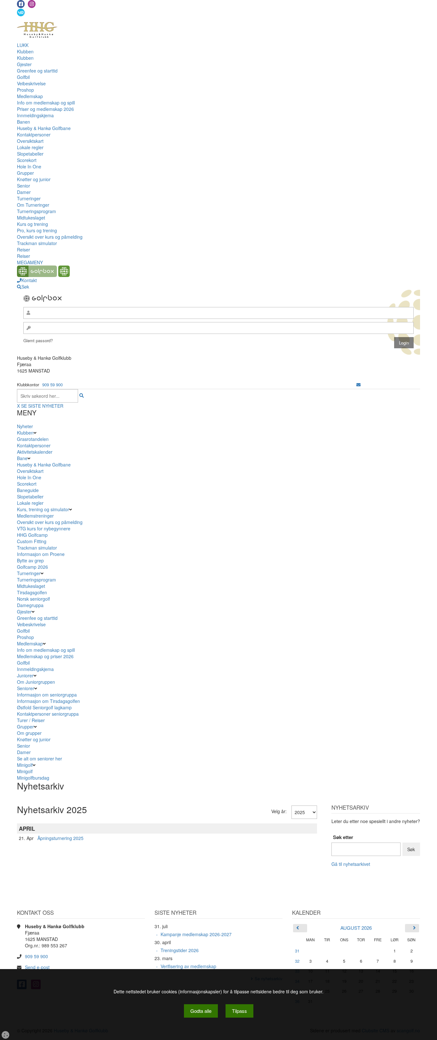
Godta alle (200, 1010)
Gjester (24, 64)
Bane (22, 458)
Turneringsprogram (36, 211)
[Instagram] (32, 4)
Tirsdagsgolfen (32, 592)
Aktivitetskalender (34, 452)
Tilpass (239, 1010)
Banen (23, 122)
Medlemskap (30, 96)
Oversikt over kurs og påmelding (50, 237)
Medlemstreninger (35, 515)
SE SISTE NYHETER (42, 406)
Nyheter (25, 426)
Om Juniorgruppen (36, 682)
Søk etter (343, 837)
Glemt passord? (38, 340)
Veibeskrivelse (31, 83)
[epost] (358, 384)
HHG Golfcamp (32, 535)
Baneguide (28, 490)
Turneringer (29, 198)
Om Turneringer (33, 205)
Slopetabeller (30, 153)
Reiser (23, 249)
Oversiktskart (30, 141)
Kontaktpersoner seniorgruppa (48, 714)
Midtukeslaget (31, 217)
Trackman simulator (37, 243)
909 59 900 (52, 384)
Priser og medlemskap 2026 (45, 109)
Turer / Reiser (31, 720)
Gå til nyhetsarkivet (350, 864)
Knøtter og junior (34, 179)
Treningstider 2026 (180, 950)
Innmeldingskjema (35, 115)
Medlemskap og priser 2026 (45, 656)
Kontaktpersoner (34, 134)
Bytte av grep (30, 560)
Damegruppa (30, 605)
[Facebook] (21, 4)
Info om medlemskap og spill (46, 102)
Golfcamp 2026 (32, 567)
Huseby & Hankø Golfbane (44, 128)
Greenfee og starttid (37, 70)
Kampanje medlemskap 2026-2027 (196, 934)
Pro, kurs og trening (37, 230)
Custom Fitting (31, 541)
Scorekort (26, 160)
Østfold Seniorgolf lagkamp (44, 707)
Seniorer (25, 688)
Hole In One (29, 166)
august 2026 (356, 927)
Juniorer (25, 675)
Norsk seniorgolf (33, 599)
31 (297, 951)
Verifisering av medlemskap (188, 966)
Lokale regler (30, 147)
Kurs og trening (32, 224)
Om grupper (29, 733)
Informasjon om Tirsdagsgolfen (48, 701)
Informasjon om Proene (41, 554)
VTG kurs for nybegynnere (43, 528)
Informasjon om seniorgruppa (47, 694)
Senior (23, 185)
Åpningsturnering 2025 (60, 838)
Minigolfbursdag (33, 777)
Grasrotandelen (33, 439)
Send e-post (37, 967)
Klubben (25, 51)
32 (297, 961)
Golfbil (23, 77)
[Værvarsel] (21, 12)
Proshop (25, 90)
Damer (24, 192)
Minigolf (25, 765)
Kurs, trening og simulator (43, 509)
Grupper (25, 173)
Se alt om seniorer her (39, 758)
